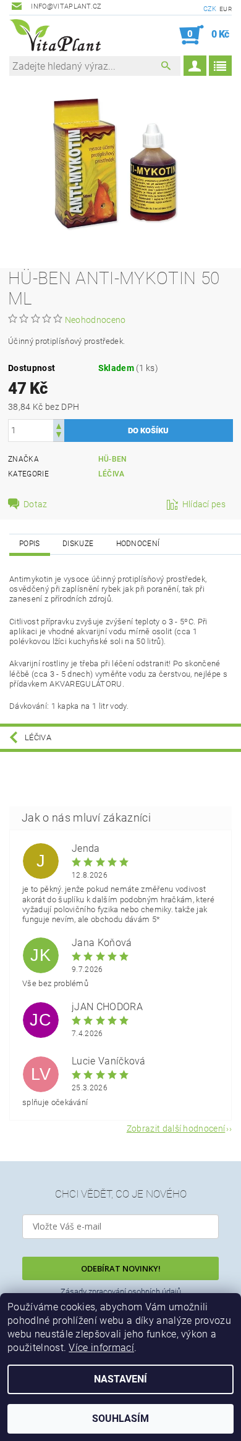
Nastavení (120, 1379)
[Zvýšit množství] (58, 425)
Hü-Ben (112, 459)
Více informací (101, 1347)
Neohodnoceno (95, 320)
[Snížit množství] (58, 436)
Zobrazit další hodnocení (176, 1128)
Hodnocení (138, 543)
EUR (225, 9)
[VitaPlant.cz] (55, 35)
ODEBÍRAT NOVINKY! (121, 1268)
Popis (29, 543)
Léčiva (111, 474)
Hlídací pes (204, 504)
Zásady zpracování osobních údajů (121, 1291)
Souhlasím (120, 1418)
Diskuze (77, 543)
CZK (210, 9)
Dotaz (35, 504)
